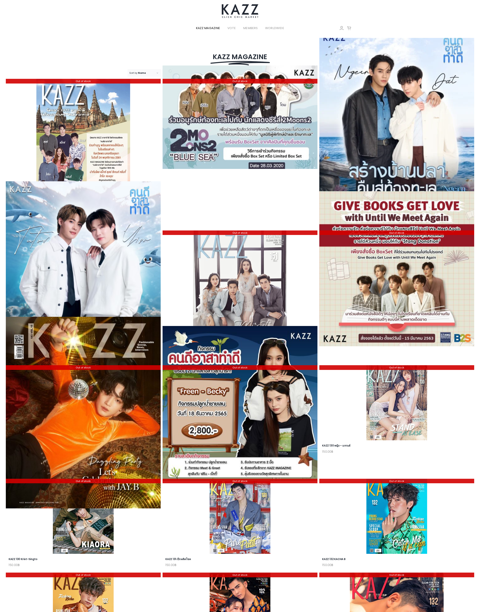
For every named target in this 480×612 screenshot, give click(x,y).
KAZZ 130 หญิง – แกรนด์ (336, 445)
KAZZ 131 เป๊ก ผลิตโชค (178, 559)
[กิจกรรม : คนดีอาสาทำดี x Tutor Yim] (83, 278)
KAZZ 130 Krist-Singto (23, 559)
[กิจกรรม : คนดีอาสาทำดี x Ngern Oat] (396, 127)
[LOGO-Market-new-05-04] (240, 5)
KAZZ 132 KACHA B (334, 559)
